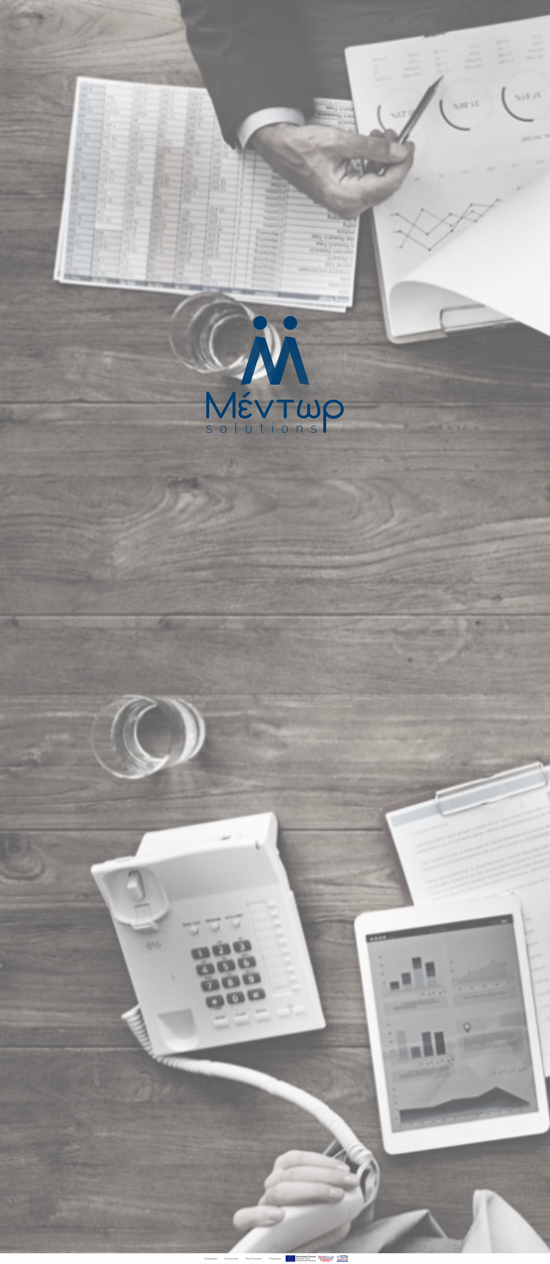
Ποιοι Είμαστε (253, 1258)
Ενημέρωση (211, 1258)
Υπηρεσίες (275, 1258)
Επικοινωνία (231, 1258)
